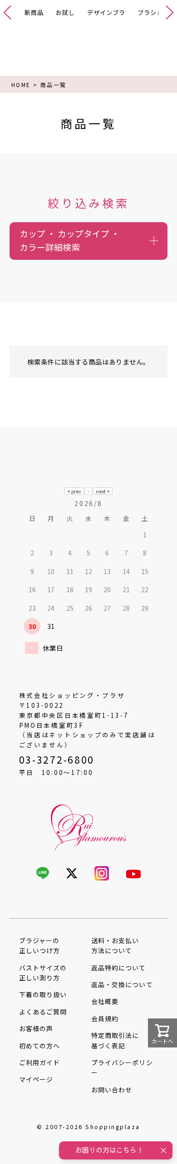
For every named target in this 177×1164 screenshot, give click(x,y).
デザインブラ (106, 12)
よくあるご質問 (43, 1011)
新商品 (34, 12)
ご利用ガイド (39, 1062)
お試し (65, 12)
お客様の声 (36, 1028)
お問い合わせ (111, 1089)
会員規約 (104, 1018)
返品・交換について (121, 984)
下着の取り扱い (43, 994)
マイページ (36, 1079)
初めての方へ (39, 1045)
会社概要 (104, 1001)
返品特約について (118, 967)
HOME (21, 84)
